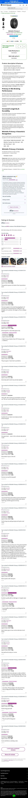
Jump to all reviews (14, 207)
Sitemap (16, 782)
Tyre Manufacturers (4, 773)
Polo (7, 352)
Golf (7, 621)
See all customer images (9, 266)
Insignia (8, 391)
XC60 (7, 468)
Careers (2, 783)
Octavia (8, 512)
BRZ (7, 430)
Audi (7, 535)
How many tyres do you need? (8, 46)
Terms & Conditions (13, 781)
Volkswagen (8, 351)
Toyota (7, 275)
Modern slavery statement (8, 782)
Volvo (7, 446)
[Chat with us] (14, 796)
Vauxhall (8, 390)
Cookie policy (21, 781)
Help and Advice (4, 778)
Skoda (7, 511)
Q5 (7, 536)
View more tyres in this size (8, 13)
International (21, 782)
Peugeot (8, 700)
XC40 (7, 448)
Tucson (8, 489)
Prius (7, 298)
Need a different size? (18, 32)
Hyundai (8, 488)
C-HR (7, 732)
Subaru (7, 429)
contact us (6, 760)
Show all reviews (10, 754)
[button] (20, 5)
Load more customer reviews (13, 749)
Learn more (10, 760)
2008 (7, 701)
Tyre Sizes (2, 775)
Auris (7, 276)
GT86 (7, 323)
